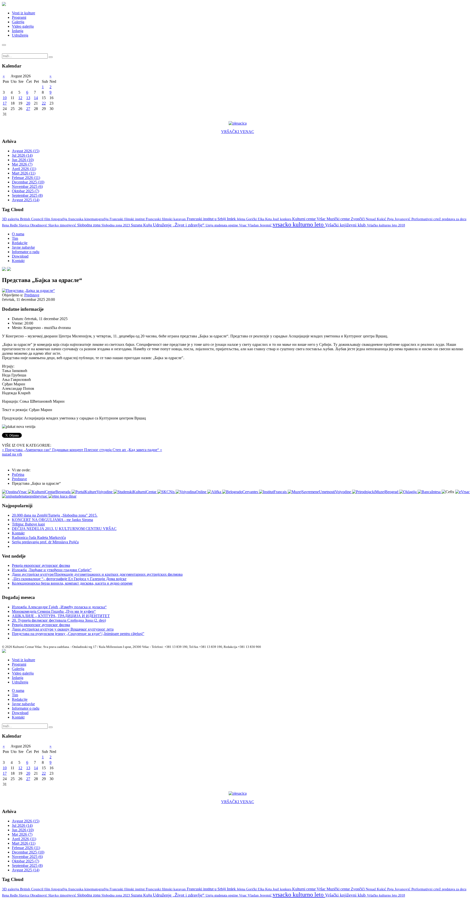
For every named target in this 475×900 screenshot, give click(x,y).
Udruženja (20, 35)
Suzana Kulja (142, 225)
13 (28, 98)
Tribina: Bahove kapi (28, 524)
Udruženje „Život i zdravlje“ (179, 224)
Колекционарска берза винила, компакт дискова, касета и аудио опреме (72, 583)
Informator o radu (25, 252)
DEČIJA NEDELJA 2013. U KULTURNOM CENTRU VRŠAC (64, 529)
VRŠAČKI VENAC (237, 132)
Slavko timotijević (62, 225)
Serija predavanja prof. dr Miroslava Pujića (45, 542)
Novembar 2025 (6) (27, 186)
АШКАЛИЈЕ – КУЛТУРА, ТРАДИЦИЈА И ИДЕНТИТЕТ (61, 616)
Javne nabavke (23, 247)
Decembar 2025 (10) (28, 182)
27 (28, 109)
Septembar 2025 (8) (27, 195)
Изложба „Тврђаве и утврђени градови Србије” (52, 570)
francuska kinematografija (89, 219)
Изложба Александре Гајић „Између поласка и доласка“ (59, 607)
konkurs (286, 219)
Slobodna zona (89, 225)
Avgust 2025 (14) (25, 200)
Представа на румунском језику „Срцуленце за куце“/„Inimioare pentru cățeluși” (78, 634)
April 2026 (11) (24, 169)
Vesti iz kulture (23, 13)
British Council (32, 219)
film (47, 219)
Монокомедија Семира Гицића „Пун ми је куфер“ (54, 611)
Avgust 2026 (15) (25, 151)
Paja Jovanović (399, 219)
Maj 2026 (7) (22, 164)
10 (5, 98)
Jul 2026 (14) (22, 155)
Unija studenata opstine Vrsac (227, 225)
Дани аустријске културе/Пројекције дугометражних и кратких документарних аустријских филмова (97, 574)
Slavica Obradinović (33, 225)
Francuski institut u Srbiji (207, 219)
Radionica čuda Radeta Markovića (39, 537)
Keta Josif (272, 219)
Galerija (18, 22)
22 (44, 103)
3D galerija (11, 219)
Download (20, 256)
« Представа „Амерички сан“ (27, 450)
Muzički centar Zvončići (346, 219)
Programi (19, 17)
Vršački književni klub (346, 224)
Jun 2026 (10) (23, 160)
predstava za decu (454, 219)
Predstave (31, 295)
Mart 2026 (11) (23, 173)
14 (36, 98)
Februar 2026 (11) (26, 178)
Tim (15, 238)
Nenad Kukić (376, 219)
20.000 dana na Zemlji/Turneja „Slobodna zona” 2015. (54, 515)
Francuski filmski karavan (166, 219)
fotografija (59, 219)
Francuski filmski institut (128, 219)
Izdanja (17, 31)
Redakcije (19, 243)
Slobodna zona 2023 (116, 225)
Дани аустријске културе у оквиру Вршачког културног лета (63, 629)
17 (5, 103)
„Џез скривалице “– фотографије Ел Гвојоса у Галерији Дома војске (69, 579)
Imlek (232, 219)
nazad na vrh (12, 454)
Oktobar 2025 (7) (25, 191)
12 (20, 98)
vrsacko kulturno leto (299, 224)
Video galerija (23, 26)
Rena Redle (10, 225)
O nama (18, 234)
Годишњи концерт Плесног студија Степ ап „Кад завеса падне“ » (107, 450)
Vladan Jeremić (260, 225)
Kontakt (18, 261)
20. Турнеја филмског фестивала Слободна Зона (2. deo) (59, 620)
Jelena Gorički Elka (251, 219)
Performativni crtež (426, 219)
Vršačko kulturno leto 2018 (386, 225)
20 (28, 103)
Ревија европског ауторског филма (41, 565)
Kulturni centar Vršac (309, 219)
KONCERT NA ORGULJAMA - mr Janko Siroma (52, 520)
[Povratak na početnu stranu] (4, 651)
